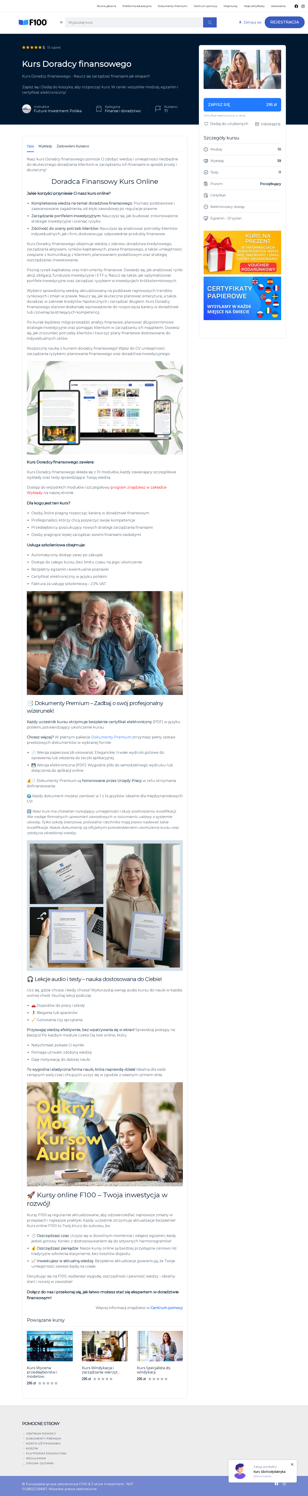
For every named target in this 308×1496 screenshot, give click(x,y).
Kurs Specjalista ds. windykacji (154, 1370)
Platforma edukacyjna (137, 6)
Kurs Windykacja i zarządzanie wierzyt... (101, 1370)
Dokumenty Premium (172, 6)
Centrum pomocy (205, 6)
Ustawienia (278, 6)
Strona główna (106, 6)
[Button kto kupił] (263, 1471)
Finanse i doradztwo (123, 111)
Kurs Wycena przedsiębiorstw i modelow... (42, 1372)
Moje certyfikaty (254, 6)
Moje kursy (231, 6)
